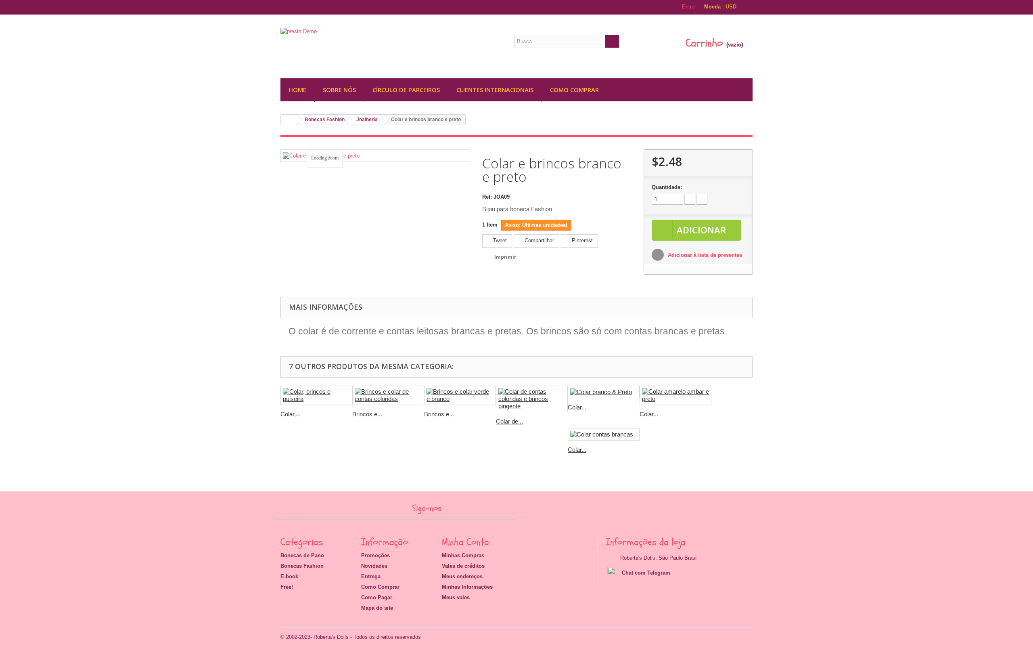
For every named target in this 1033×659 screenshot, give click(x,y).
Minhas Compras (463, 555)
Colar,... (290, 414)
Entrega (371, 576)
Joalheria (367, 119)
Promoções (375, 555)
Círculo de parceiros (406, 90)
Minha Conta (465, 542)
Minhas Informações (467, 587)
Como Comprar (574, 90)
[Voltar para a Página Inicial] (289, 120)
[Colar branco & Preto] (604, 392)
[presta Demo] (355, 48)
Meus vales (456, 597)
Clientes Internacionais (494, 90)
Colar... (577, 407)
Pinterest (581, 240)
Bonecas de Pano (302, 555)
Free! (286, 587)
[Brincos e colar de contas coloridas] (388, 395)
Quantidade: (667, 187)
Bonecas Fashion (325, 119)
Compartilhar (538, 240)
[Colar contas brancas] (604, 434)
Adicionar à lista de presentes (704, 255)
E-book (289, 576)
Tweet (499, 240)
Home (297, 90)
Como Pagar (376, 597)
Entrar (689, 7)
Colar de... (509, 421)
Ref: (487, 197)
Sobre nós (339, 90)
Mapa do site (377, 608)
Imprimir (505, 257)
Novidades (374, 566)
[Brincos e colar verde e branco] (460, 395)
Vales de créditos (463, 566)
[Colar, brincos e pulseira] (316, 395)
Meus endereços (462, 576)
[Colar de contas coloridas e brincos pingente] (532, 399)
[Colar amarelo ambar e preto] (675, 395)
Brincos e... (367, 414)
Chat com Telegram (646, 573)
